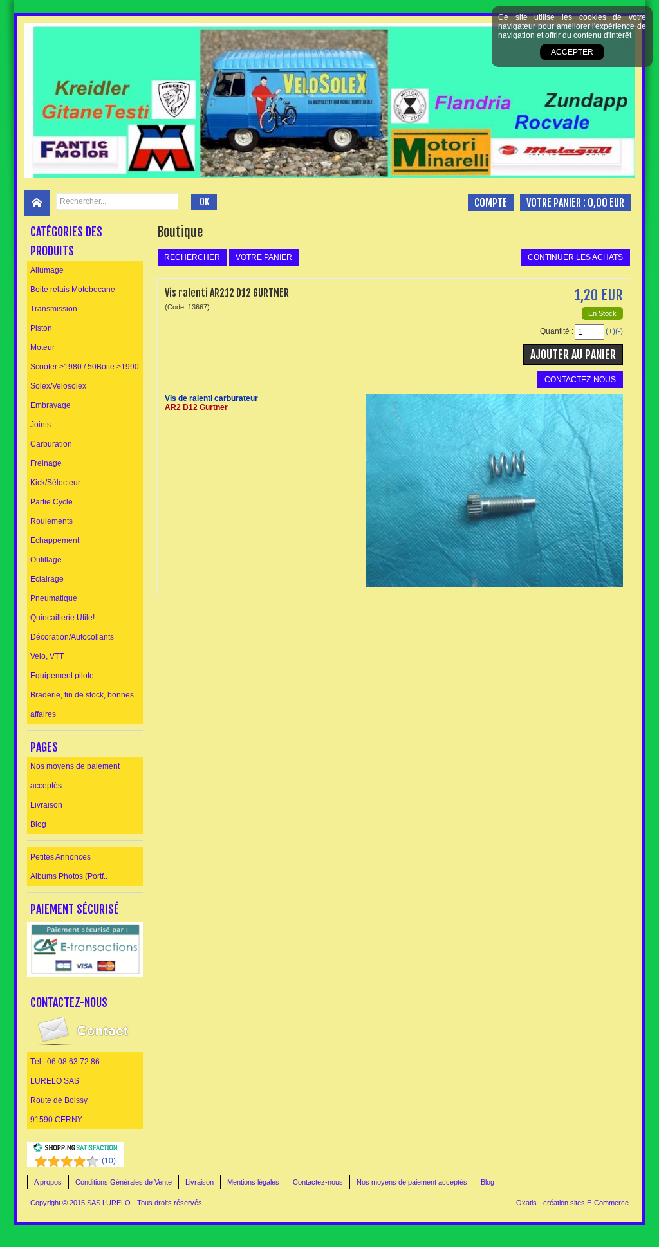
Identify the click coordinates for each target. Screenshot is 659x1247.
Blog (38, 824)
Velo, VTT (47, 656)
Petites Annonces (60, 857)
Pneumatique (53, 598)
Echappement (54, 540)
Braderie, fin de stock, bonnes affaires (82, 704)
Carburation (51, 443)
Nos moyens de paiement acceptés (75, 776)
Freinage (46, 463)
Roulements (51, 521)
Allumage (47, 270)
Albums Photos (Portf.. (68, 876)
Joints (40, 424)
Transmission (53, 308)
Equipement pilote (62, 675)
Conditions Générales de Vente (123, 1182)
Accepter (572, 52)
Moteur (42, 347)
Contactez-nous (318, 1182)
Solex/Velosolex (58, 386)
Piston (41, 328)
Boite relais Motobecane (72, 289)
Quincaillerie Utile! (62, 617)
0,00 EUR (606, 202)
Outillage (46, 559)
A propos (48, 1182)
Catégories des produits (66, 241)
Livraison (46, 804)
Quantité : (556, 331)
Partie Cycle (51, 501)
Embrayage (50, 405)
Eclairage (47, 579)
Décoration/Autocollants (72, 637)
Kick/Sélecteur (55, 482)
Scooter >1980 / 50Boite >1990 (84, 366)
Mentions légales (253, 1182)
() (109, 1160)
